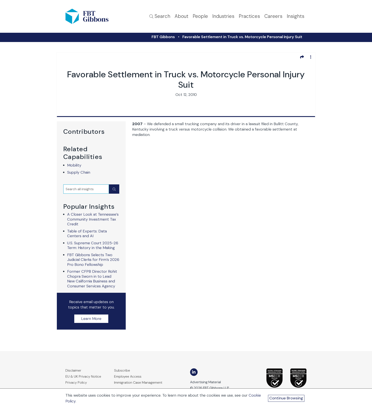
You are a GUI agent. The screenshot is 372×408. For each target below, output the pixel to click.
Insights (295, 16)
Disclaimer (73, 370)
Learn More (91, 318)
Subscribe (122, 370)
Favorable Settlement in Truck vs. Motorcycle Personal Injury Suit (242, 36)
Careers (273, 16)
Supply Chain (78, 172)
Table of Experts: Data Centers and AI (87, 234)
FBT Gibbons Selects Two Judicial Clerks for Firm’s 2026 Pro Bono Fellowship (93, 259)
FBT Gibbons (163, 36)
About (181, 16)
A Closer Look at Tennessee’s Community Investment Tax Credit (93, 219)
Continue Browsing (286, 398)
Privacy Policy (76, 382)
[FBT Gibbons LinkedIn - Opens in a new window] (194, 372)
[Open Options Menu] (310, 57)
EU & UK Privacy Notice (83, 376)
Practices (249, 16)
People (200, 16)
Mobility (74, 165)
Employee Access (127, 376)
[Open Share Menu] (302, 57)
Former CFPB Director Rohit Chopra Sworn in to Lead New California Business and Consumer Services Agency (92, 279)
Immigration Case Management (138, 382)
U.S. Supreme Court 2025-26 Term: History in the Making (92, 245)
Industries (223, 16)
